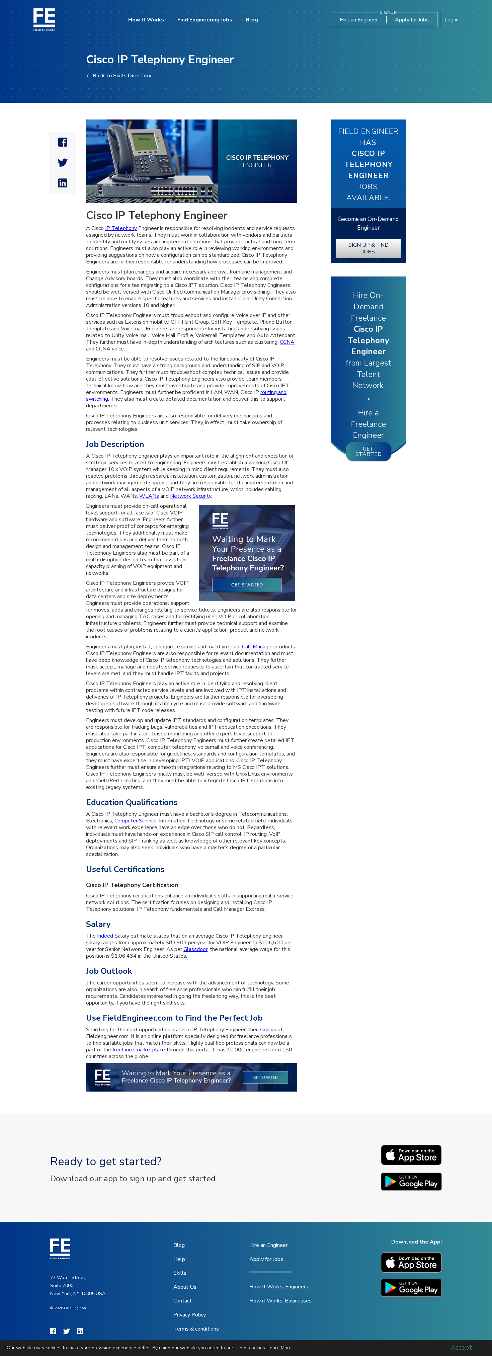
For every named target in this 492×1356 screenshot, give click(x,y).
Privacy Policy (189, 1315)
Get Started (368, 451)
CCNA (287, 342)
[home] (44, 19)
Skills (179, 1273)
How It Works (146, 19)
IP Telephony (121, 228)
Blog (252, 19)
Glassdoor (195, 949)
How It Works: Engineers (278, 1286)
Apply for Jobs (412, 19)
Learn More (279, 1348)
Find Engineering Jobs (204, 19)
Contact (182, 1300)
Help (179, 1259)
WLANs (149, 496)
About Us (184, 1287)
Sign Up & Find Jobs (368, 248)
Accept (461, 1347)
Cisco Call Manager (250, 646)
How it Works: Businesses (280, 1300)
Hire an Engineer (359, 19)
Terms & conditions (196, 1329)
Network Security (190, 496)
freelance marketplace (138, 1049)
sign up (268, 1029)
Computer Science (135, 820)
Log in (451, 19)
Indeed (105, 936)
